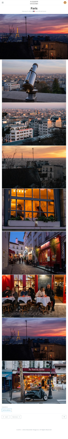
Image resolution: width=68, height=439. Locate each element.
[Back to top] (64, 417)
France (36, 11)
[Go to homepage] (34, 2)
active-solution (7, 410)
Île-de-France (42, 11)
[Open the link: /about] (65, 2)
